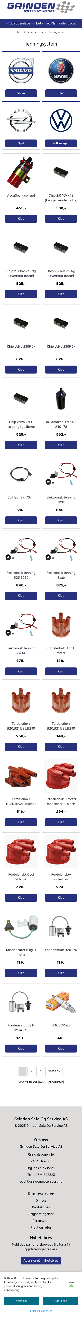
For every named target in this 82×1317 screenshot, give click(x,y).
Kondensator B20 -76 (61, 950)
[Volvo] (21, 71)
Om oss (41, 1200)
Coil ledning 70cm (21, 497)
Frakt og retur (41, 1227)
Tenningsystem (57, 32)
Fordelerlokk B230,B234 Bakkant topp (21, 804)
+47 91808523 (44, 1175)
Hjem (19, 32)
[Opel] (21, 121)
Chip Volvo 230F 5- (21, 346)
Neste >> (54, 1071)
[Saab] (61, 71)
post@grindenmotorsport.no (41, 1181)
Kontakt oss (41, 1207)
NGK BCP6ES (61, 1025)
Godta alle (60, 1300)
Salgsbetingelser (41, 1214)
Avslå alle (21, 1300)
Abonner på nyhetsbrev (41, 1260)
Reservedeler (35, 32)
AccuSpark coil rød (21, 195)
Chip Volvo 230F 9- (61, 346)
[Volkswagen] (61, 121)
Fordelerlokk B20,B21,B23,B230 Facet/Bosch (21, 728)
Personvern (41, 1221)
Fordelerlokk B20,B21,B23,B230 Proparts (61, 728)
